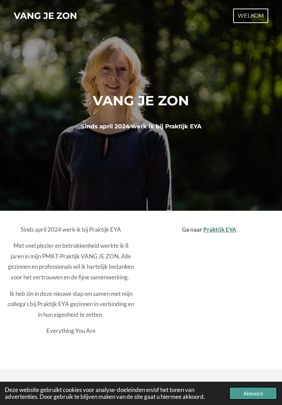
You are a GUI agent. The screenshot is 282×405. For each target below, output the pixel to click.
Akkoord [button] (253, 393)
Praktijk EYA (219, 229)
